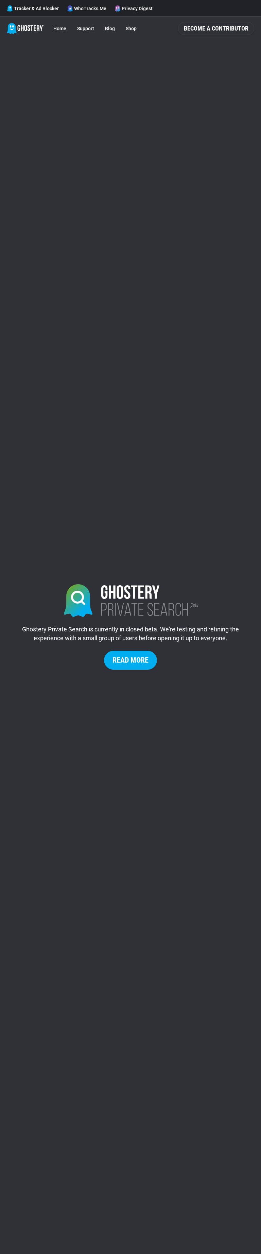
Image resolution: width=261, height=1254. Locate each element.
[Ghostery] (25, 28)
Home (59, 28)
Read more (130, 660)
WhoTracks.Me (90, 8)
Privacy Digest (137, 8)
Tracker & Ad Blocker (36, 8)
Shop (131, 28)
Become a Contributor (216, 28)
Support (85, 28)
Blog (110, 28)
